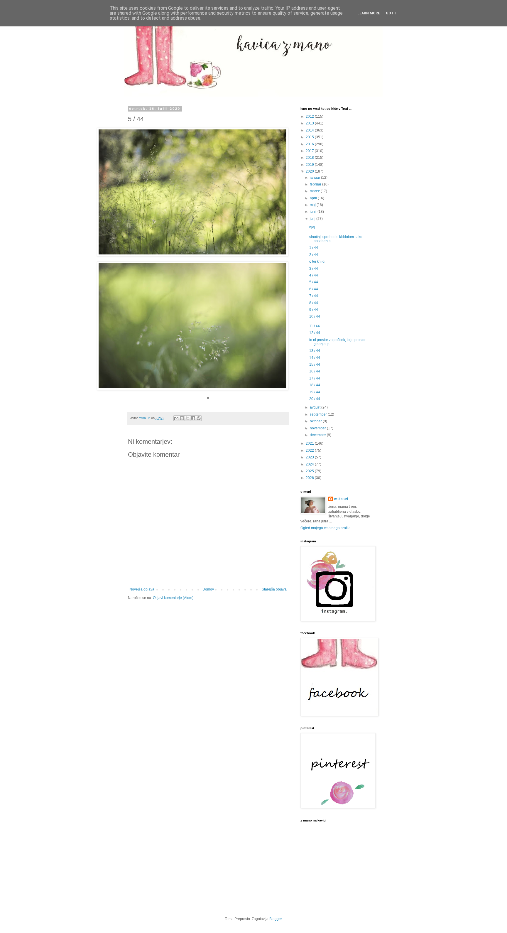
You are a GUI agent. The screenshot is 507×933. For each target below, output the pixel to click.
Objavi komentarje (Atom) (173, 598)
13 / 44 (314, 351)
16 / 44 (314, 371)
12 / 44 (314, 333)
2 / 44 (313, 255)
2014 (310, 130)
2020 (310, 171)
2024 (310, 464)
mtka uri (341, 499)
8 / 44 (313, 303)
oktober (316, 421)
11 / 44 (314, 326)
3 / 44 (313, 268)
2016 (310, 144)
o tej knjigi (317, 261)
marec (315, 191)
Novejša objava (141, 589)
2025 (310, 471)
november (318, 428)
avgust (315, 407)
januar (315, 178)
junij (313, 212)
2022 (310, 450)
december (318, 435)
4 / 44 (313, 275)
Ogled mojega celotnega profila (325, 528)
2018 (310, 158)
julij (313, 219)
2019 (310, 165)
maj (313, 205)
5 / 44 (313, 282)
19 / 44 (314, 392)
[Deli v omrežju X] (187, 418)
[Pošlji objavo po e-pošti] (176, 418)
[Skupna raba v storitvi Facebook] (193, 418)
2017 (310, 151)
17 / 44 (314, 378)
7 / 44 (313, 296)
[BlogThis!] (182, 418)
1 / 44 (313, 248)
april (314, 198)
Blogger (275, 919)
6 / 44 (313, 289)
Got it (392, 13)
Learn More (368, 13)
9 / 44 (313, 310)
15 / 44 (314, 364)
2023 (310, 457)
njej (312, 227)
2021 (310, 443)
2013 (310, 123)
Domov (208, 589)
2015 (310, 137)
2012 (310, 116)
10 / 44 (314, 316)
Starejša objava (274, 589)
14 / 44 (314, 358)
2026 (310, 478)
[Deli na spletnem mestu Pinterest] (199, 418)
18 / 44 (314, 385)
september (319, 414)
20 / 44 (314, 399)
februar (316, 184)
